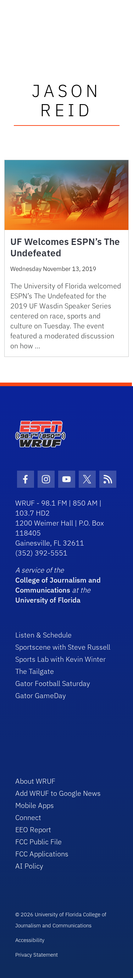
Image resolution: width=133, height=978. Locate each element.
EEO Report (33, 829)
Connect (28, 817)
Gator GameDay (40, 695)
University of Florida (48, 600)
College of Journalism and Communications (58, 585)
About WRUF (35, 781)
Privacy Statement (36, 954)
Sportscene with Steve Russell (62, 647)
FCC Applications (41, 854)
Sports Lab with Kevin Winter (60, 659)
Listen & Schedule (43, 635)
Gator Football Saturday (52, 683)
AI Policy (29, 866)
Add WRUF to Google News (58, 793)
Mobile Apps (34, 805)
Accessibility (29, 940)
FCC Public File (38, 841)
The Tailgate (34, 671)
